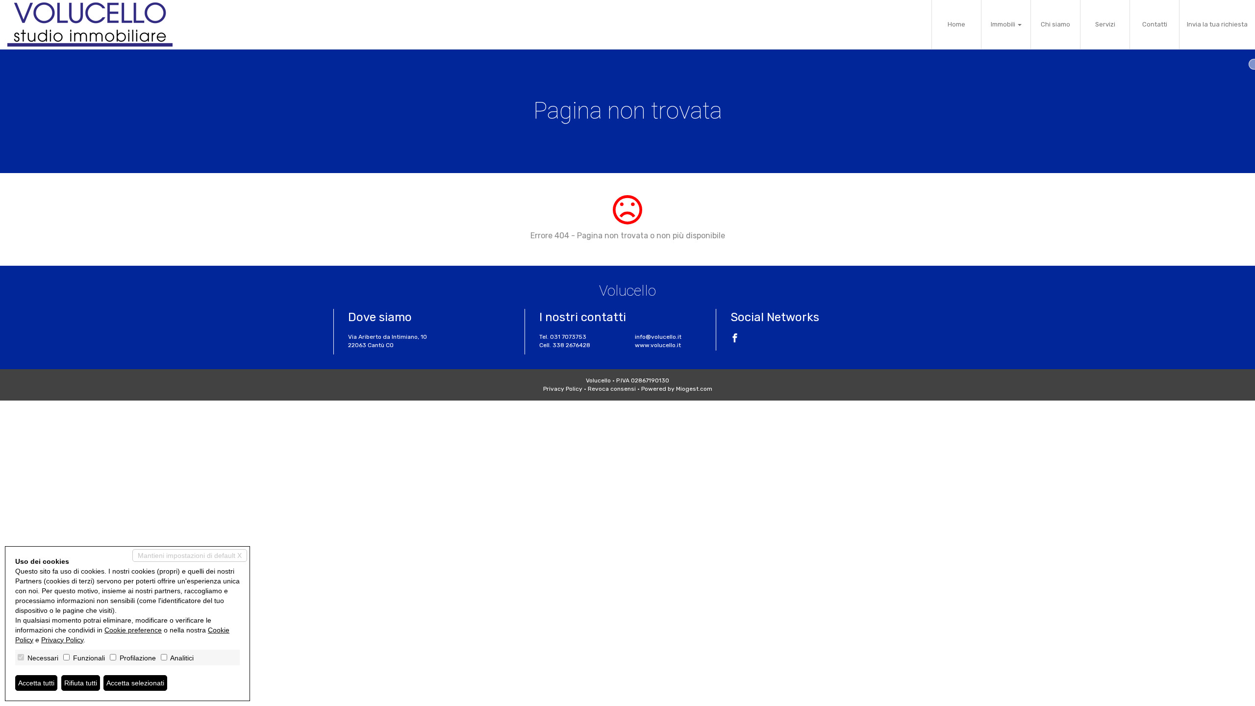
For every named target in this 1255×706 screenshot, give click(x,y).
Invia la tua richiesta (1217, 24)
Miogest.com (694, 388)
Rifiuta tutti (80, 683)
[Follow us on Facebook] (734, 339)
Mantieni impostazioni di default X (190, 555)
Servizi (1105, 24)
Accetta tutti (36, 683)
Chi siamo (1055, 24)
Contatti (1154, 24)
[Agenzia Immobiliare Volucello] (90, 24)
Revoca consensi (612, 388)
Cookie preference (133, 630)
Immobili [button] (1004, 24)
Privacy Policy (562, 388)
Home (956, 24)
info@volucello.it (658, 336)
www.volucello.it (658, 345)
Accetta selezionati (135, 683)
